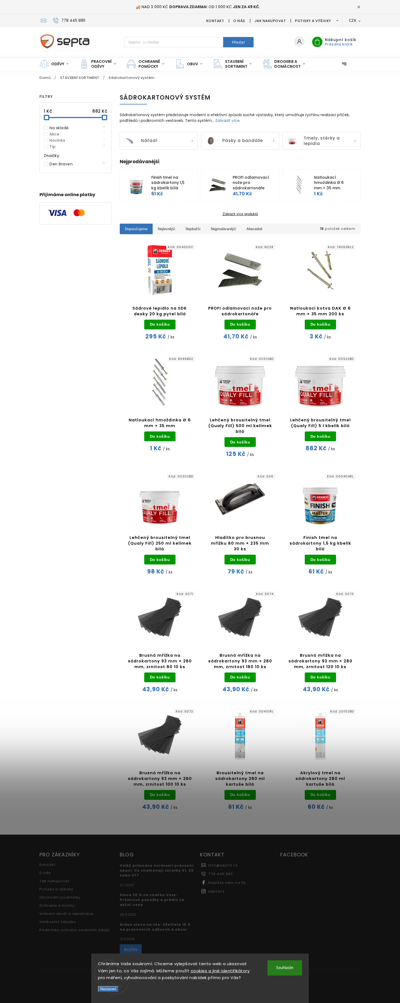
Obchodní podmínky (60, 897)
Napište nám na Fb (227, 882)
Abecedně (254, 229)
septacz (216, 891)
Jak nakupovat (270, 20)
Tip (77, 146)
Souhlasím (284, 968)
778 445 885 (220, 874)
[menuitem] (56, 64)
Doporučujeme (136, 229)
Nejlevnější (166, 229)
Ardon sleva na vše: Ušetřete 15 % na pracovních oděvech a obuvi (155, 927)
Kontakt (215, 20)
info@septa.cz (223, 865)
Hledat (238, 42)
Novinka (77, 140)
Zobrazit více (227, 120)
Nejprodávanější (223, 229)
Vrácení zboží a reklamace (66, 913)
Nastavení (108, 989)
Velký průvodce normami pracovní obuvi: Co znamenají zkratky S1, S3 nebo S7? (157, 870)
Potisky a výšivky (313, 20)
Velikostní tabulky (57, 921)
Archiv (131, 949)
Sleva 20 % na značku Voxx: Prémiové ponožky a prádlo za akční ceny (152, 900)
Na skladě (77, 128)
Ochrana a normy (57, 905)
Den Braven (77, 164)
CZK (353, 20)
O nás (239, 20)
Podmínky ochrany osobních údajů (74, 930)
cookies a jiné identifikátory (220, 971)
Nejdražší (193, 229)
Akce (77, 134)
